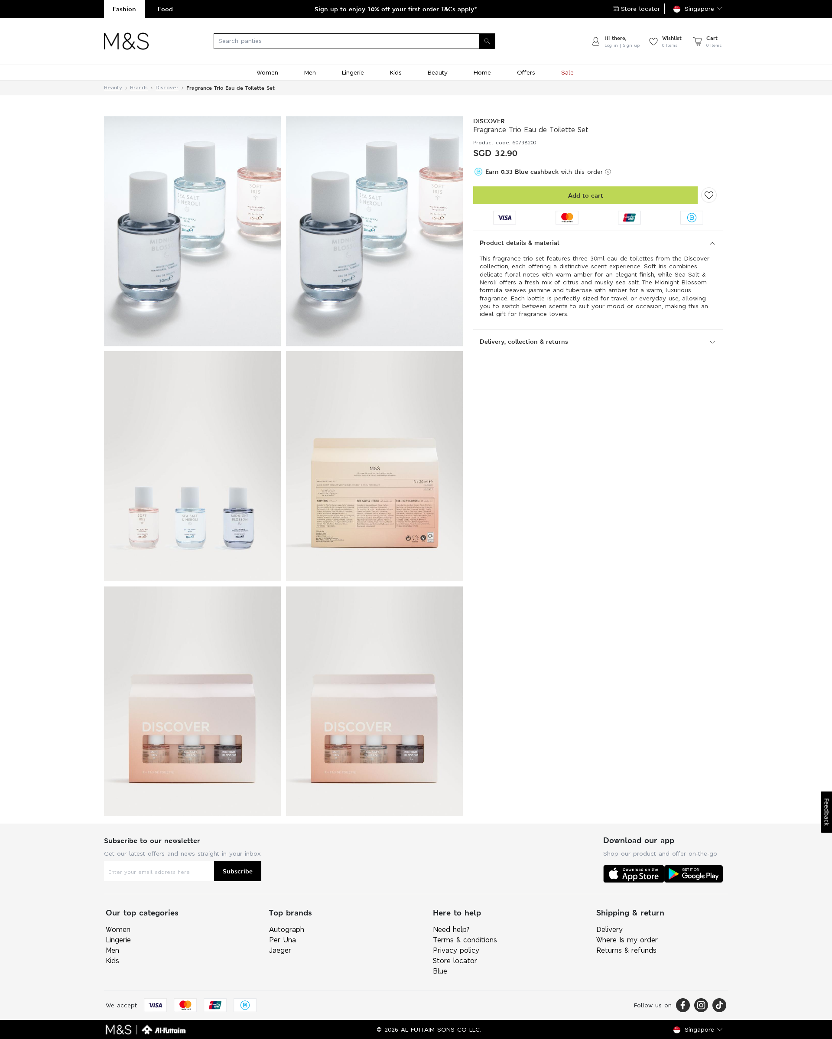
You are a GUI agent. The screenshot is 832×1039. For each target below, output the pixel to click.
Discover (167, 88)
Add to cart (585, 195)
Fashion (124, 9)
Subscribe (238, 871)
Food (165, 9)
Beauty (113, 88)
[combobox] (370, 41)
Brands (139, 88)
